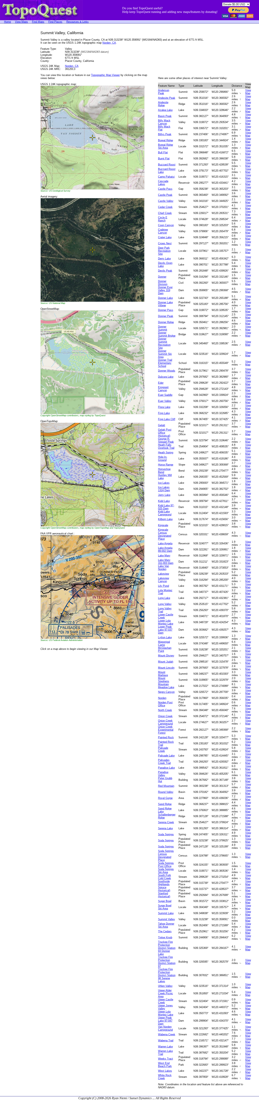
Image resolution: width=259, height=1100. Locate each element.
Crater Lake (165, 237)
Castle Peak (165, 194)
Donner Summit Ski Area (165, 353)
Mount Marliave (163, 674)
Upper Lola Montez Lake (165, 1013)
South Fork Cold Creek (164, 877)
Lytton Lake (165, 637)
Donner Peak (165, 316)
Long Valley (165, 604)
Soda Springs (166, 834)
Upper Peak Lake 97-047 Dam (165, 1020)
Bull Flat (163, 152)
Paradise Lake (166, 767)
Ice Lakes (164, 482)
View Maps (21, 21)
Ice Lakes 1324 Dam (164, 489)
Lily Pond (163, 585)
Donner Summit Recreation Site (164, 343)
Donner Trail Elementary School (165, 363)
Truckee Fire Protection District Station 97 (166, 962)
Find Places (55, 21)
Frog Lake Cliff (166, 419)
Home (7, 21)
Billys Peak (164, 134)
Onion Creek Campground (165, 722)
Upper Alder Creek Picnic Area (165, 993)
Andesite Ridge (163, 104)
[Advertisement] (16, 91)
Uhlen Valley (165, 985)
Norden (162, 698)
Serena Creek (166, 822)
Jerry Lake (164, 494)
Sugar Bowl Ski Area (164, 907)
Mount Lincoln (166, 667)
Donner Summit (162, 328)
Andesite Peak (166, 97)
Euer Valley (164, 400)
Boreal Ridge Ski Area (165, 146)
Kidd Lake (164, 501)
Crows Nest (165, 243)
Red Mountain (166, 785)
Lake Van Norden (163, 568)
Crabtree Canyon (163, 231)
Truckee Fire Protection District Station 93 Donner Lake (166, 948)
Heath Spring (165, 452)
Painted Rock (166, 737)
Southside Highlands (164, 883)
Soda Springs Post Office (166, 865)
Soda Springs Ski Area (166, 871)
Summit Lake (166, 913)
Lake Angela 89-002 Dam (165, 549)
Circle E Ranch (162, 219)
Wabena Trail (165, 1040)
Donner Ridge (166, 322)
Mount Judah (165, 661)
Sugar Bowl (164, 901)
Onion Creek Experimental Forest (165, 729)
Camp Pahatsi (166, 176)
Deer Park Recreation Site (164, 250)
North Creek (165, 710)
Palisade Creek (163, 749)
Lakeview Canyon (163, 580)
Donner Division (162, 283)
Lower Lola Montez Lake (165, 622)
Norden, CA (109, 42)
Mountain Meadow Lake (166, 686)
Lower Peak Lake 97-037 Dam (165, 629)
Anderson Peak (163, 92)
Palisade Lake (166, 755)
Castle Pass (165, 188)
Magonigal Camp (164, 643)
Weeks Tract (165, 1058)
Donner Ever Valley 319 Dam (165, 290)
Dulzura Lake (165, 376)
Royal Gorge (165, 798)
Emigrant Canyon (163, 389)
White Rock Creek (165, 1077)
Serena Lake (165, 828)
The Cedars (165, 931)
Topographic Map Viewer (105, 75)
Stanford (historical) (164, 895)
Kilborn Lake (165, 519)
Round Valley (165, 791)
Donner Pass (165, 310)
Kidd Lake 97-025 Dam (166, 507)
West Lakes (165, 1070)
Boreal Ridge (165, 140)
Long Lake (164, 598)
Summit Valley (166, 919)
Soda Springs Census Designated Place (166, 855)
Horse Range (165, 464)
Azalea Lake (165, 110)
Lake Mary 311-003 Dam (165, 561)
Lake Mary (164, 555)
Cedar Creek (165, 207)
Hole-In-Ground (162, 458)
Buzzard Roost (166, 164)
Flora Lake (164, 407)
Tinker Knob (165, 937)
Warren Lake (165, 1046)
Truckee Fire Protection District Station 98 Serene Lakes (166, 975)
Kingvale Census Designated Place (164, 534)
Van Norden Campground (165, 1028)
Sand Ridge (165, 804)
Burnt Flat (164, 158)
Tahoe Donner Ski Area (166, 925)
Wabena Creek (166, 1034)
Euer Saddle (165, 394)
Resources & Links (77, 21)
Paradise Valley (163, 774)
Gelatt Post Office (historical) (164, 432)
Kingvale (163, 525)
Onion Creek (165, 716)
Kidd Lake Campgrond (164, 513)
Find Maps (38, 21)
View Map (248, 92)
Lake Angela (165, 543)
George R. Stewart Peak (166, 440)
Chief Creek (165, 213)
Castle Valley (165, 200)
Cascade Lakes (163, 183)
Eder (160, 382)
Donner (162, 276)
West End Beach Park (165, 1065)
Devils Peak (165, 270)
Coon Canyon (166, 225)
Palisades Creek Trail (164, 762)
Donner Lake (165, 297)
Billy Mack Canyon (164, 122)
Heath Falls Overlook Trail (166, 446)
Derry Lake (164, 258)
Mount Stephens (163, 680)
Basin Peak (165, 116)
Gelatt (161, 425)
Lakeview (163, 573)
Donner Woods (166, 370)
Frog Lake (164, 413)
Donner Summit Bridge (166, 334)
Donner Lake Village (165, 304)
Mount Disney (166, 655)
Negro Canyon (166, 691)
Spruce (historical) (164, 889)
